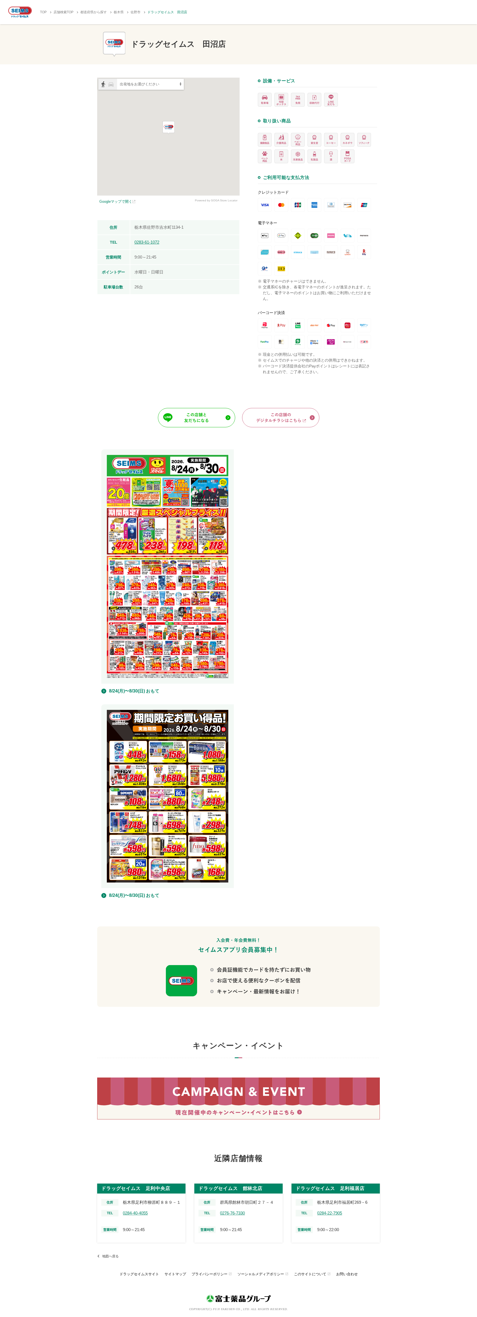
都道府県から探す (93, 12)
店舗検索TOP (63, 12)
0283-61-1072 (146, 242)
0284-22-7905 (329, 1213)
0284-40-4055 (135, 1213)
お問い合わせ (347, 1274)
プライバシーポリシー (212, 1274)
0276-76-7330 (232, 1213)
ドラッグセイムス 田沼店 (167, 12)
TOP (43, 12)
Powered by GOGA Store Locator (216, 200)
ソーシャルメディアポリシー (262, 1274)
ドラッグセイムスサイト (139, 1274)
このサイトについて (312, 1274)
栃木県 (119, 12)
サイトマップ (175, 1274)
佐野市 (136, 12)
